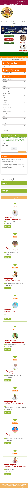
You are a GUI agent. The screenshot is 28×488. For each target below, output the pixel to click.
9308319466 (8, 440)
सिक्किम (4, 125)
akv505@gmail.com (10, 469)
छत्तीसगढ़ (4, 97)
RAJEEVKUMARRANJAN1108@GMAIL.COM (15, 407)
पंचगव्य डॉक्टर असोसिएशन (19, 18)
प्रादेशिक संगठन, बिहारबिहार (14, 59)
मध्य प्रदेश (5, 118)
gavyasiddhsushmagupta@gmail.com (15, 283)
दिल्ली (4, 109)
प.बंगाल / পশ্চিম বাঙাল (7, 111)
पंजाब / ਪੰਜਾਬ (5, 114)
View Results (22, 152)
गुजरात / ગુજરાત (6, 93)
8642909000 (8, 377)
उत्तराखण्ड (5, 84)
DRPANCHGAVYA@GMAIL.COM (13, 375)
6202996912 (8, 285)
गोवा (4, 95)
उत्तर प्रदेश (5, 81)
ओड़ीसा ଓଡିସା (5, 86)
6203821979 (8, 409)
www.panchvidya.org (9, 4)
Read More (7, 226)
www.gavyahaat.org (19, 4)
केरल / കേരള (6, 90)
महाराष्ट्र (4, 121)
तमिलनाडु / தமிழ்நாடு (7, 104)
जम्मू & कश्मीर (5, 100)
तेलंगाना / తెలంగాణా (7, 107)
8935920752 (8, 316)
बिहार (4, 116)
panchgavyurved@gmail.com (13, 221)
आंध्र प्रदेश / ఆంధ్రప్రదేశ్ (8, 79)
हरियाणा (4, 127)
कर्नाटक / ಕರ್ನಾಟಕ (7, 88)
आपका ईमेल (5, 191)
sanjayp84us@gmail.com (12, 252)
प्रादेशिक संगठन (4, 59)
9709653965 (8, 223)
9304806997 (8, 254)
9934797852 (8, 346)
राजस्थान (4, 123)
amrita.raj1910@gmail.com (12, 314)
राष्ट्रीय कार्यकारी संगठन (7, 72)
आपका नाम (5, 183)
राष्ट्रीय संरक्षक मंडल (7, 65)
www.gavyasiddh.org (20, 3)
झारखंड (4, 102)
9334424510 (8, 471)
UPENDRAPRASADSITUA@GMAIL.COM (15, 344)
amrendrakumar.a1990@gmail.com (14, 438)
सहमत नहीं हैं (5, 145)
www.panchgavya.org (8, 3)
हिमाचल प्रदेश (5, 130)
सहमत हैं (4, 143)
